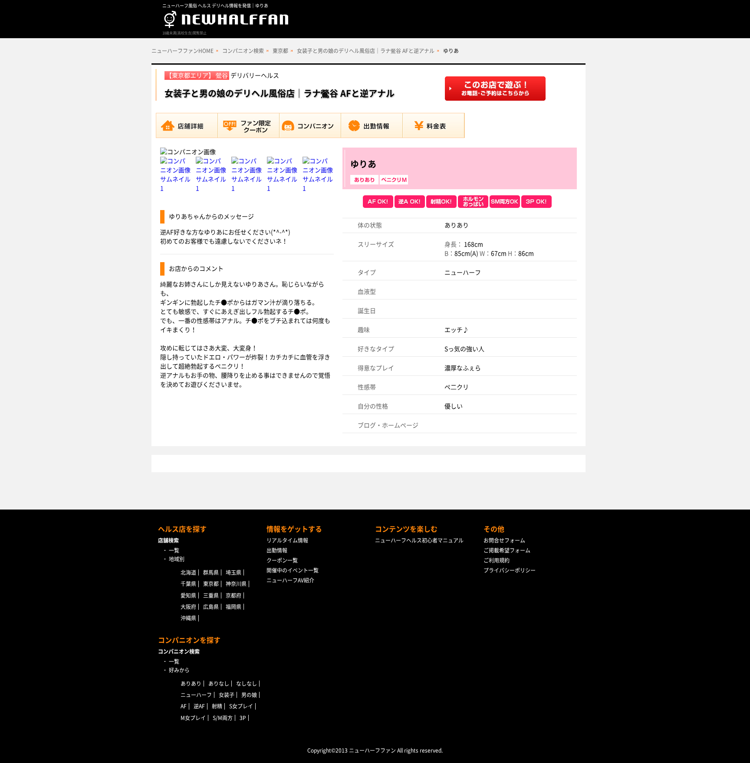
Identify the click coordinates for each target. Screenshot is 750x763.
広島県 (211, 606)
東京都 (280, 50)
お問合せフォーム (504, 540)
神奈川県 (236, 583)
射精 (217, 706)
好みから (179, 670)
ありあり (191, 683)
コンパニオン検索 (243, 50)
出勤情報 (276, 550)
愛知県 (188, 595)
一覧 (174, 550)
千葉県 (188, 583)
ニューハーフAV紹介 (290, 580)
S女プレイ (241, 706)
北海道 (188, 572)
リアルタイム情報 (287, 540)
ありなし (218, 683)
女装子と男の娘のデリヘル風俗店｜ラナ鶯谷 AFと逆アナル (365, 50)
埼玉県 (233, 572)
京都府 (233, 595)
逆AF (199, 706)
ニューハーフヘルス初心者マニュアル (419, 540)
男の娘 (249, 694)
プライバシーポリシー (510, 570)
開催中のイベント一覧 (292, 570)
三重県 (211, 595)
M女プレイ (193, 717)
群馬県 (211, 572)
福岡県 (233, 606)
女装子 (226, 694)
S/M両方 (223, 717)
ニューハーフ (196, 694)
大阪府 (188, 606)
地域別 (176, 559)
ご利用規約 (497, 560)
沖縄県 (188, 618)
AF (184, 706)
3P (243, 717)
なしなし (246, 683)
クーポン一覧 (282, 560)
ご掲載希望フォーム (507, 550)
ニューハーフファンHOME (182, 50)
